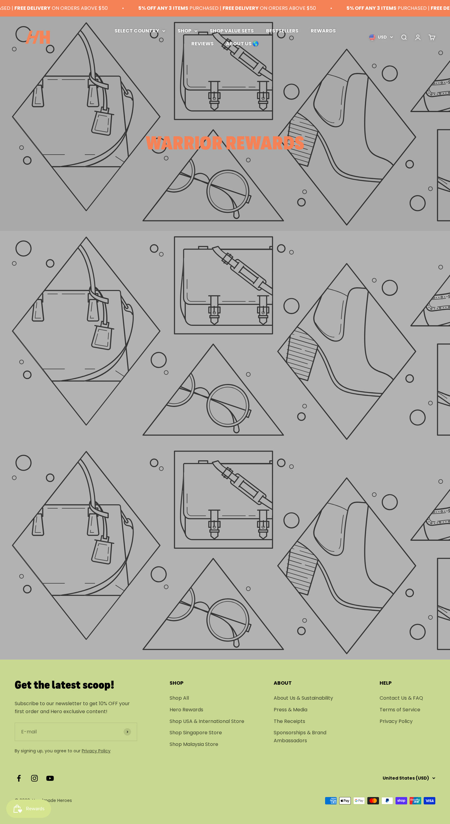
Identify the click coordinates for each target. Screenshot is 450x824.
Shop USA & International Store (207, 721)
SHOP (184, 30)
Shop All (179, 698)
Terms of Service (400, 709)
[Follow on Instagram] (34, 778)
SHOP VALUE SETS (232, 30)
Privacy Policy (96, 751)
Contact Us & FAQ (401, 698)
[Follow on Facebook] (19, 778)
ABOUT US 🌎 (242, 43)
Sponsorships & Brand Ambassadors (300, 736)
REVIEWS (202, 43)
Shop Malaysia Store (194, 744)
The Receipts (289, 721)
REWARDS (323, 30)
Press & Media (290, 709)
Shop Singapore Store (196, 732)
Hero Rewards (186, 709)
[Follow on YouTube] (50, 778)
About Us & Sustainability (303, 698)
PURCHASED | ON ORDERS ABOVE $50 (216, 8)
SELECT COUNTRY (136, 30)
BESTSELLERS (282, 30)
